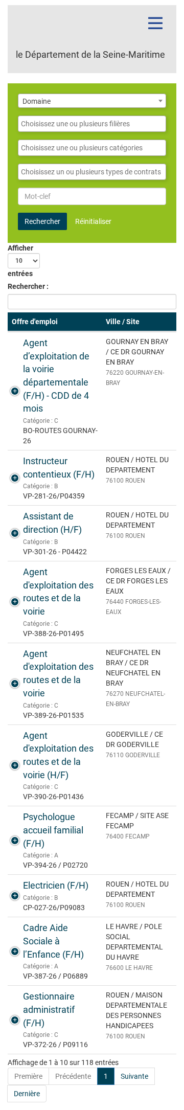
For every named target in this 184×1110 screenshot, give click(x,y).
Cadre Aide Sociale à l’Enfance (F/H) (53, 940)
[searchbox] (92, 124)
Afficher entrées (20, 261)
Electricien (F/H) (55, 885)
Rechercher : (28, 286)
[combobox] (92, 101)
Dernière (27, 1094)
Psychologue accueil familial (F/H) (53, 829)
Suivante (134, 1076)
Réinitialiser (93, 221)
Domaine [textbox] (36, 101)
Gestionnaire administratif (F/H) (49, 1009)
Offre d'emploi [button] (35, 322)
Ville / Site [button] (123, 322)
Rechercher (42, 221)
